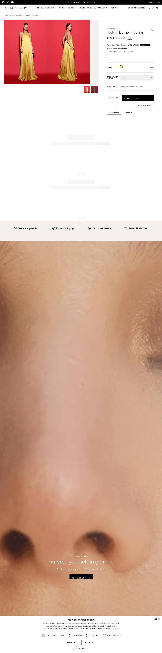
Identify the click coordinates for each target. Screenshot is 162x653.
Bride (61, 8)
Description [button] (114, 112)
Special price (85, 8)
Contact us (78, 578)
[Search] (149, 8)
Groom (71, 8)
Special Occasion (46, 8)
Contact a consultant (144, 105)
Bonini (114, 8)
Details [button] (128, 112)
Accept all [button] (72, 643)
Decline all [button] (90, 643)
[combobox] (155, 619)
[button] (152, 2)
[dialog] (81, 634)
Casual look (100, 8)
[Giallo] (121, 66)
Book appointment (137, 8)
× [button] (159, 619)
